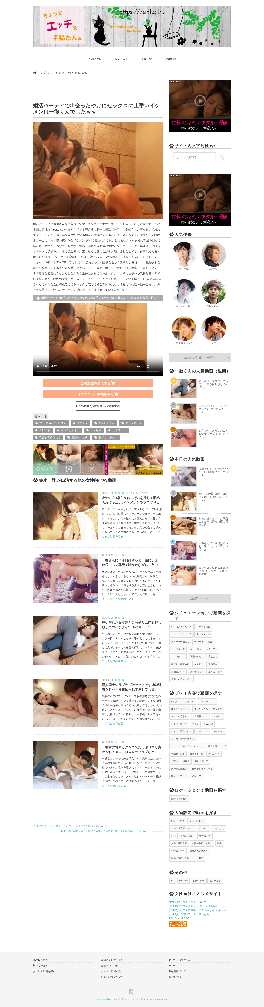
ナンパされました (203, 641)
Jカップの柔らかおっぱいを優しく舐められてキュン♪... (213, 496)
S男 (173, 821)
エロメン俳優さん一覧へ (200, 357)
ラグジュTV (119, 430)
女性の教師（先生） (202, 843)
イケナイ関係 (203, 627)
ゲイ (182, 821)
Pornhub (183, 880)
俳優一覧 (146, 58)
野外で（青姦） (179, 798)
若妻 (201, 858)
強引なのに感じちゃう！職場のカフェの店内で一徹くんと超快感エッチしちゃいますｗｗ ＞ (112, 831)
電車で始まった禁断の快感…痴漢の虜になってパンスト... (213, 472)
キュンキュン (134, 423)
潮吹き (186, 761)
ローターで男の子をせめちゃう (187, 746)
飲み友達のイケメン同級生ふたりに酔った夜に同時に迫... (213, 521)
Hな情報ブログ (177, 971)
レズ (173, 836)
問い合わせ (175, 976)
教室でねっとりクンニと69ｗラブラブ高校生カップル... (213, 433)
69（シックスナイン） (182, 701)
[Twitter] (132, 992)
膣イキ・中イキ (108, 437)
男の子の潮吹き (179, 768)
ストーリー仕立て (180, 641)
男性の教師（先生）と (182, 858)
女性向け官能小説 (111, 971)
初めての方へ (40, 965)
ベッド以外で (178, 649)
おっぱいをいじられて (52, 423)
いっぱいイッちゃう (181, 627)
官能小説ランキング (112, 976)
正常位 (174, 761)
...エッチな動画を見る (120, 598)
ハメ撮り (96, 430)
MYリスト (121, 58)
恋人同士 (198, 664)
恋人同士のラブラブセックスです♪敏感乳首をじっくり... (213, 409)
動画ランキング (200, 598)
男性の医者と (178, 850)
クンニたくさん (70, 430)
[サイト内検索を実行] (221, 157)
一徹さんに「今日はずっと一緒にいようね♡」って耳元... (213, 546)
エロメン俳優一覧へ (112, 959)
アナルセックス (207, 701)
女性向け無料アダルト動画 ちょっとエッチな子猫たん (124, 999)
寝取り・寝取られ (180, 664)
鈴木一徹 (40, 416)
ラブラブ (210, 649)
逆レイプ (196, 776)
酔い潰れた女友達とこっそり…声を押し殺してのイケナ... (213, 384)
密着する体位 (196, 753)
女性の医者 (205, 836)
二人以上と (211, 656)
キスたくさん (107, 423)
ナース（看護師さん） (182, 828)
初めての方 (95, 58)
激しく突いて (201, 761)
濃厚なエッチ (80, 437)
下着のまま (195, 656)
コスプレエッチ (197, 821)
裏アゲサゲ (215, 880)
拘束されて (214, 753)
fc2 (172, 880)
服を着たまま (196, 671)
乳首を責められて (50, 437)
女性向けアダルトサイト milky (187, 901)
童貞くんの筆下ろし (181, 679)
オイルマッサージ (180, 709)
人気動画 (170, 58)
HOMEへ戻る (40, 959)
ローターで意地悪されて (183, 739)
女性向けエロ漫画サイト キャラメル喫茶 (193, 906)
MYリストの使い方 (179, 959)
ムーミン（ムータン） (137, 493)
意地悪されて (178, 671)
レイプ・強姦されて (181, 731)
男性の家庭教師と (199, 850)
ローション (202, 731)
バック (195, 723)
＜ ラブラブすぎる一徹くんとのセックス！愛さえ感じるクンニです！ (71, 825)
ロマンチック (178, 656)
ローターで (218, 731)
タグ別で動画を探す (44, 971)
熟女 (219, 843)
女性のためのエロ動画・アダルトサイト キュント (199, 910)
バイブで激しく (179, 723)
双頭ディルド (178, 753)
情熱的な (212, 664)
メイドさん (218, 828)
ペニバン (208, 723)
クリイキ (44, 430)
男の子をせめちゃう (202, 768)
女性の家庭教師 (179, 843)
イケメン (82, 423)
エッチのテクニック (181, 634)
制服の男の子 (187, 836)
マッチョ (203, 828)
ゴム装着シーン (200, 716)
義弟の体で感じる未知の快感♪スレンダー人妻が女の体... (213, 571)
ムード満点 (195, 649)
